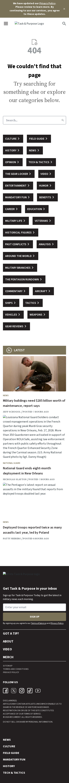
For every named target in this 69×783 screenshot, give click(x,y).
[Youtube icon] (37, 690)
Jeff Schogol (12, 411)
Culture (9, 746)
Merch (8, 657)
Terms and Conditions (16, 669)
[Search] (63, 120)
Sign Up (34, 617)
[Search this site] (64, 23)
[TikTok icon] (29, 690)
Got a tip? (11, 633)
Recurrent (15, 717)
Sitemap (7, 665)
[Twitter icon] (13, 690)
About (8, 641)
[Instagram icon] (21, 690)
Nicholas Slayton (14, 479)
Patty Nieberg (12, 538)
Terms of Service (38, 623)
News (6, 395)
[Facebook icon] (5, 690)
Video (7, 649)
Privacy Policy (47, 3)
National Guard (11, 463)
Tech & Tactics (14, 773)
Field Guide (11, 753)
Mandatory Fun (14, 760)
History (9, 766)
